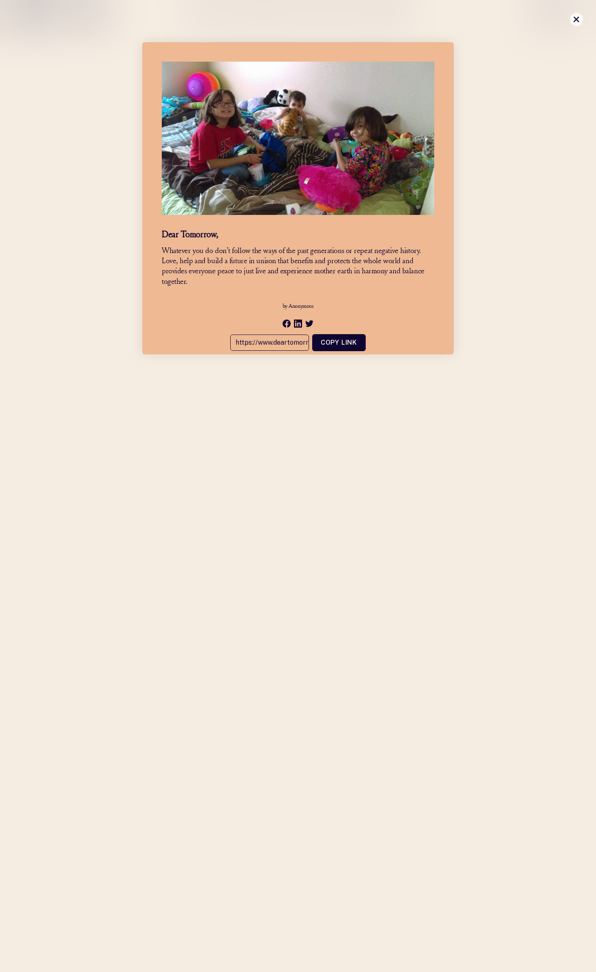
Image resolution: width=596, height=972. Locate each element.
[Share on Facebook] (287, 324)
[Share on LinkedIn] (298, 324)
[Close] (576, 19)
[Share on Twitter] (309, 324)
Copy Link (339, 342)
